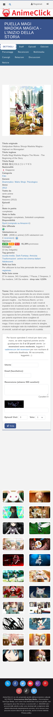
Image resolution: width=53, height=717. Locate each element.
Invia (11, 426)
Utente (8, 365)
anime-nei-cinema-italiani (29, 258)
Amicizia (33, 255)
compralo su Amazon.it (18, 223)
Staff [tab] (21, 47)
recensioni (9, 238)
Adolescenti (7, 261)
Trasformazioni (9, 258)
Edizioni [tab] (45, 47)
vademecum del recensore (17, 349)
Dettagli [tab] (8, 47)
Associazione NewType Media (25, 699)
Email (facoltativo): (14, 371)
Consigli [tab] (6, 57)
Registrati (37, 4)
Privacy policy (26, 713)
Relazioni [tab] (19, 57)
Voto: (32, 417)
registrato (6, 270)
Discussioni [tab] (34, 57)
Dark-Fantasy (22, 255)
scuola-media (8, 255)
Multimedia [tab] (39, 52)
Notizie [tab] (5, 63)
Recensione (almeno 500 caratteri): (22, 382)
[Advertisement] (26, 459)
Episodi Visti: (11, 417)
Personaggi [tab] (7, 52)
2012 (4, 188)
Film (4, 176)
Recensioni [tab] (23, 52)
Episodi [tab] (32, 47)
